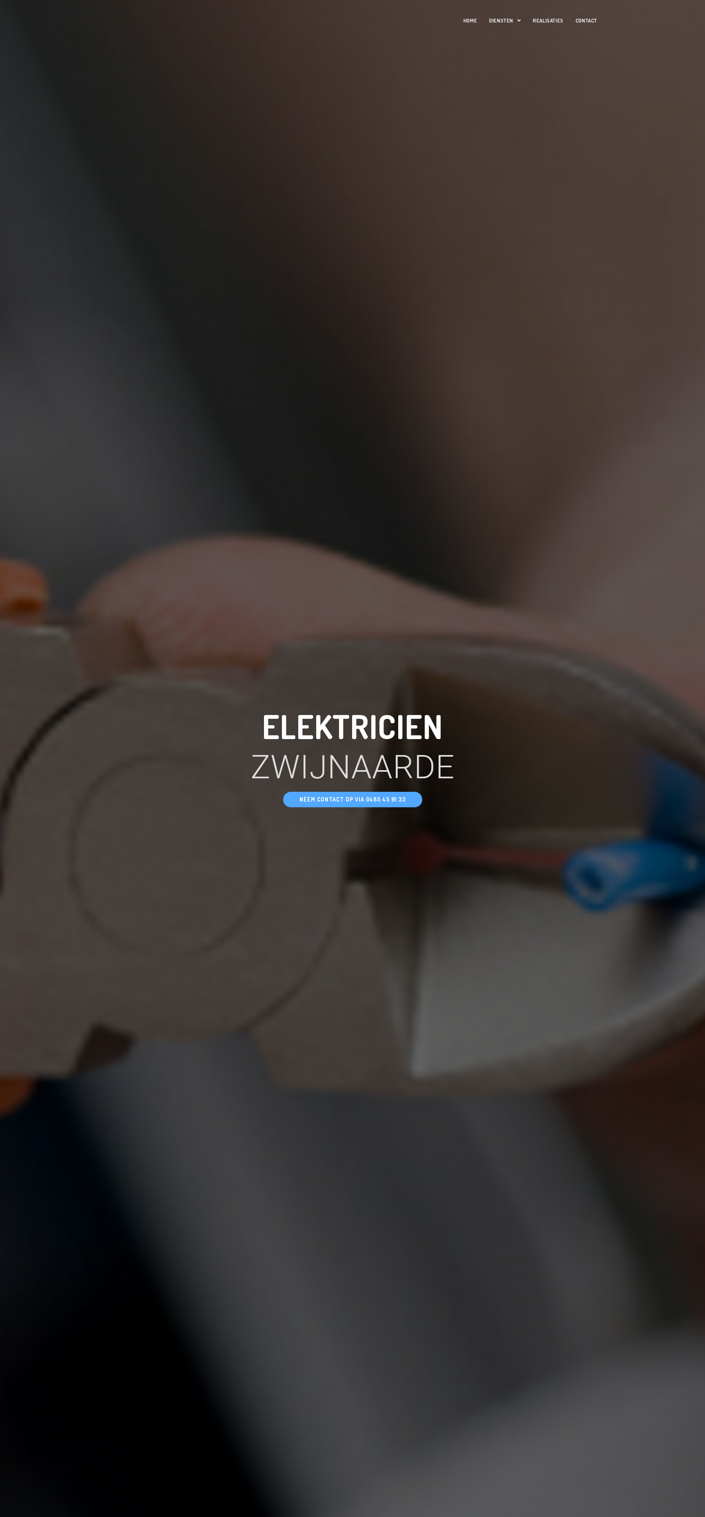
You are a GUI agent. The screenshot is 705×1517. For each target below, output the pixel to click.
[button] (352, 799)
